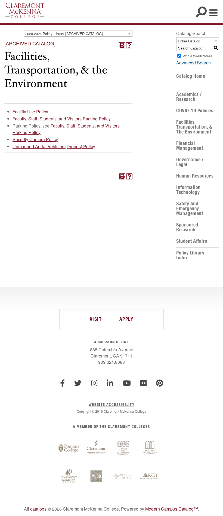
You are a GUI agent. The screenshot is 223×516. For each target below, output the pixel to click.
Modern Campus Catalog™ (171, 509)
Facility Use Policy (30, 111)
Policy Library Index (190, 255)
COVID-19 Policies (194, 110)
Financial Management (189, 146)
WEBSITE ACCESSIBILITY (111, 404)
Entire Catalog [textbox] (189, 40)
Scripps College (150, 448)
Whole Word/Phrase (197, 56)
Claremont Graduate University (96, 448)
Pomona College (68, 448)
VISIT (96, 319)
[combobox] (78, 33)
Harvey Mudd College (96, 476)
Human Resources (194, 176)
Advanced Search (193, 63)
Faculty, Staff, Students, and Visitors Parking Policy (62, 119)
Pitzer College (123, 476)
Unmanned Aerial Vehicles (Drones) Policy (54, 146)
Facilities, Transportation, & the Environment (194, 127)
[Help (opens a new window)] (129, 45)
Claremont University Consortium (123, 448)
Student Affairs (191, 241)
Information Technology (188, 190)
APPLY (126, 319)
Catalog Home (190, 76)
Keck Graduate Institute (150, 476)
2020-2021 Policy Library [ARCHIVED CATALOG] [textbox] (64, 33)
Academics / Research (189, 97)
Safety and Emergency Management (189, 208)
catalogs (38, 509)
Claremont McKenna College (24, 10)
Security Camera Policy (35, 139)
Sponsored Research (187, 227)
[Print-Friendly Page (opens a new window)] (122, 45)
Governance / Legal (189, 162)
